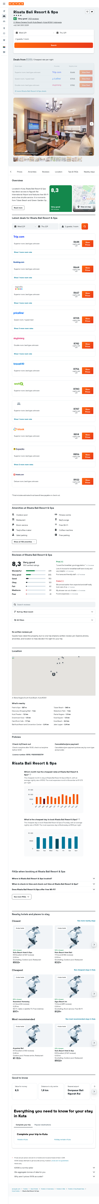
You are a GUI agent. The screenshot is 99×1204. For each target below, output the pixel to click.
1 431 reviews (33, 18)
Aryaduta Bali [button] (18, 1048)
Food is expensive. (67, 594)
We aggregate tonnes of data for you (29, 1172)
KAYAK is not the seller (23, 1167)
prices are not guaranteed (60, 1161)
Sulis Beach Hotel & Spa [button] (22, 952)
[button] (4, 3)
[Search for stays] (4, 16)
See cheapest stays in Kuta (84, 970)
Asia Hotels (34, 1189)
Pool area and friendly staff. (70, 574)
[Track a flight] (4, 33)
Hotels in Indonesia (47, 1189)
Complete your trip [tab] (23, 1125)
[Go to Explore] (4, 28)
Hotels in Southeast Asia (76, 1189)
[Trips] (4, 40)
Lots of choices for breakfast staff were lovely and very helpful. (74, 570)
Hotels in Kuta (22, 1139)
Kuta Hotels (16, 1191)
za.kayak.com (16, 1189)
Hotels (25, 1189)
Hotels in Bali (61, 1189)
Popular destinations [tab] (43, 1125)
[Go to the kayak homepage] (16, 3)
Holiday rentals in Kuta (62, 1139)
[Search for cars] (4, 21)
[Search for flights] (4, 11)
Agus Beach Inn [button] (61, 1001)
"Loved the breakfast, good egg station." (75, 565)
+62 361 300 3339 (21, 25)
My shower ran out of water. (70, 590)
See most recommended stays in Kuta (80, 1019)
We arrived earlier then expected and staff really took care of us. (74, 585)
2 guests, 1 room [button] (22, 39)
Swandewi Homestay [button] (21, 1001)
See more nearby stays (86, 921)
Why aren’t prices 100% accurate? (28, 1176)
